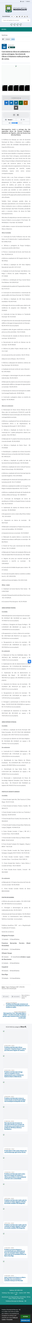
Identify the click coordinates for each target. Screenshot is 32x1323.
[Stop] (18, 115)
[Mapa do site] (25, 16)
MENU (4, 29)
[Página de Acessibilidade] (27, 16)
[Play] (14, 115)
